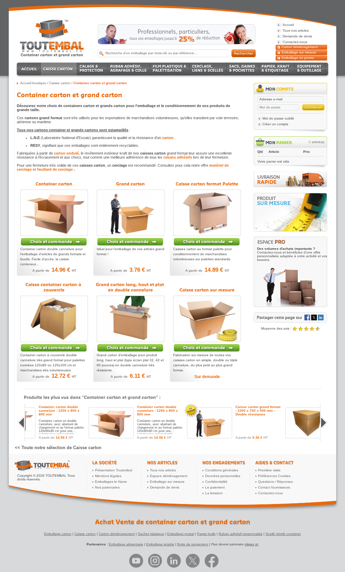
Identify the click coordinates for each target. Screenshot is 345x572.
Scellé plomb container (283, 534)
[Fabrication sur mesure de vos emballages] (290, 212)
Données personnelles (222, 476)
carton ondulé (66, 153)
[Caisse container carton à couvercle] (54, 347)
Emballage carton (57, 534)
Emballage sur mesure (299, 52)
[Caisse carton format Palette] (207, 241)
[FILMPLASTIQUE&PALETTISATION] (170, 69)
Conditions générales (221, 470)
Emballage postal (180, 534)
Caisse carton (85, 534)
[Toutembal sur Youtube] (136, 561)
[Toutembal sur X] (192, 561)
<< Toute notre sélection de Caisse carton (58, 447)
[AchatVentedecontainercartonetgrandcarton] (172, 521)
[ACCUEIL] (30, 69)
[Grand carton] (130, 241)
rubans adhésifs (177, 157)
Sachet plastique (151, 534)
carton (168, 138)
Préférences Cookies (274, 476)
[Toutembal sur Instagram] (155, 561)
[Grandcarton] (130, 183)
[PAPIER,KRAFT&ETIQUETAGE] (277, 69)
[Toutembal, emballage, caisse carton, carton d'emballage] (52, 55)
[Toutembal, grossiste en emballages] (52, 51)
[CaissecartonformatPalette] (207, 183)
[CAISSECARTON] (59, 69)
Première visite (269, 470)
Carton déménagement (300, 47)
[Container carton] (54, 241)
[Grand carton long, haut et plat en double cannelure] (130, 347)
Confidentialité (216, 481)
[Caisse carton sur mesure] (207, 347)
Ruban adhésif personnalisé (240, 534)
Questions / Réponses (275, 481)
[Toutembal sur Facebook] (211, 561)
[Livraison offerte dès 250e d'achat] (176, 34)
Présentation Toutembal (113, 470)
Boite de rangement (192, 544)
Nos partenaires (107, 487)
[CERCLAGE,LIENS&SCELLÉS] (208, 69)
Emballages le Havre (111, 481)
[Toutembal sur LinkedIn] (174, 561)
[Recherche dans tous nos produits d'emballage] (243, 53)
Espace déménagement (168, 476)
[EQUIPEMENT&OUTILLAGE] (310, 69)
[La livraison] (290, 186)
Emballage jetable (160, 544)
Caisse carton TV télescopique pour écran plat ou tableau (97, 410)
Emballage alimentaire (126, 544)
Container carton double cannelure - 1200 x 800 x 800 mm (195, 410)
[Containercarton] (54, 183)
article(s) (316, 142)
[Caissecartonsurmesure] (207, 290)
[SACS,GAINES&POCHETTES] (243, 69)
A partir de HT (54, 270)
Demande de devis (164, 487)
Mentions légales (108, 476)
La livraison (214, 493)
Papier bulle (206, 534)
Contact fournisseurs (274, 487)
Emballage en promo (298, 58)
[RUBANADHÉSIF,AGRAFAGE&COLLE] (129, 69)
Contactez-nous (270, 493)
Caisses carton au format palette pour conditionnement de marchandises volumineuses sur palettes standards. (202, 254)
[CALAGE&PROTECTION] (92, 69)
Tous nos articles (163, 470)
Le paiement (215, 487)
